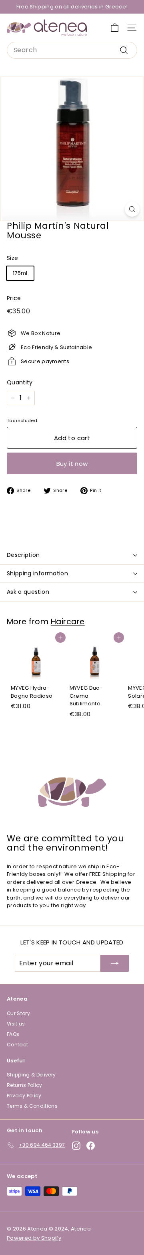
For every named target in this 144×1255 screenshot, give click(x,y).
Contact (17, 1044)
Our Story (18, 1013)
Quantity (20, 382)
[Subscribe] (114, 963)
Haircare (68, 621)
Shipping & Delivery (31, 1074)
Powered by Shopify (34, 1238)
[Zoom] (132, 209)
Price (14, 298)
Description (23, 555)
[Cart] (114, 28)
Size (12, 258)
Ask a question (28, 592)
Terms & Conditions (32, 1106)
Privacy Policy (24, 1095)
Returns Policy (24, 1085)
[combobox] (72, 50)
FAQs (13, 1034)
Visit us (16, 1023)
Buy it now (72, 463)
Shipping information (37, 573)
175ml (20, 273)
